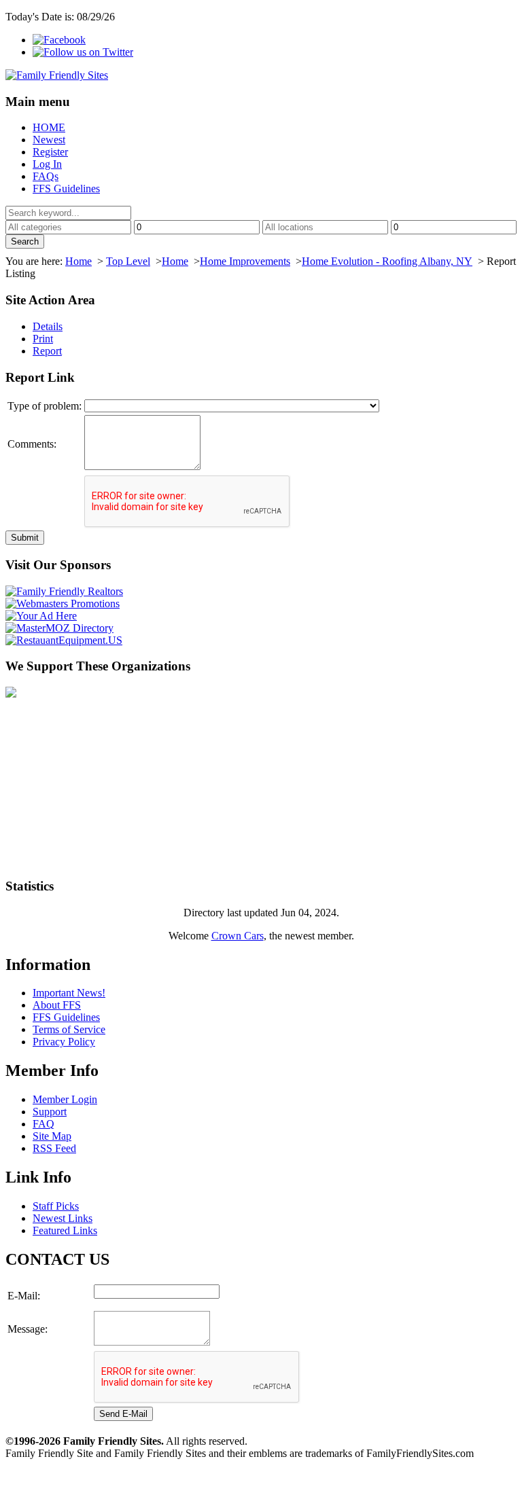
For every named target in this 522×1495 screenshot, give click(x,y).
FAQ (43, 1124)
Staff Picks (56, 1206)
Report (47, 351)
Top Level (128, 261)
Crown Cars (237, 935)
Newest (49, 139)
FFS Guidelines (66, 188)
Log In (47, 164)
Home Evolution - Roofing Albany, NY (387, 261)
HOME (49, 127)
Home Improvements (245, 261)
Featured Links (65, 1230)
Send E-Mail (123, 1414)
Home (78, 261)
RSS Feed (54, 1148)
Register (50, 152)
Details (48, 326)
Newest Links (62, 1218)
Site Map (52, 1136)
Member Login (65, 1099)
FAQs (45, 176)
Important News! (69, 992)
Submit (25, 538)
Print (43, 338)
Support (50, 1111)
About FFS (57, 1005)
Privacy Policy (64, 1041)
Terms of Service (69, 1029)
